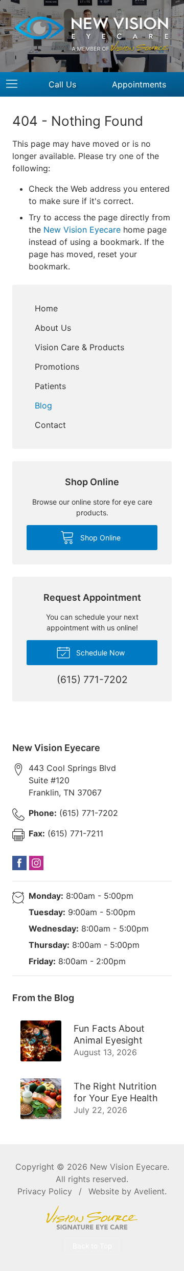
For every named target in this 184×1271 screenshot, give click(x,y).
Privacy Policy (44, 1191)
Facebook (19, 863)
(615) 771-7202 (73, 813)
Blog (43, 405)
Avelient (149, 1191)
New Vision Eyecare (82, 229)
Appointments (139, 84)
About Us (53, 328)
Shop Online (99, 537)
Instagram (36, 863)
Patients (50, 386)
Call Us (62, 84)
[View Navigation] (15, 84)
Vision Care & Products (79, 347)
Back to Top (92, 1246)
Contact (50, 425)
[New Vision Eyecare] (92, 34)
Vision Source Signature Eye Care (92, 1218)
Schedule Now (99, 652)
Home (46, 308)
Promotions (57, 366)
